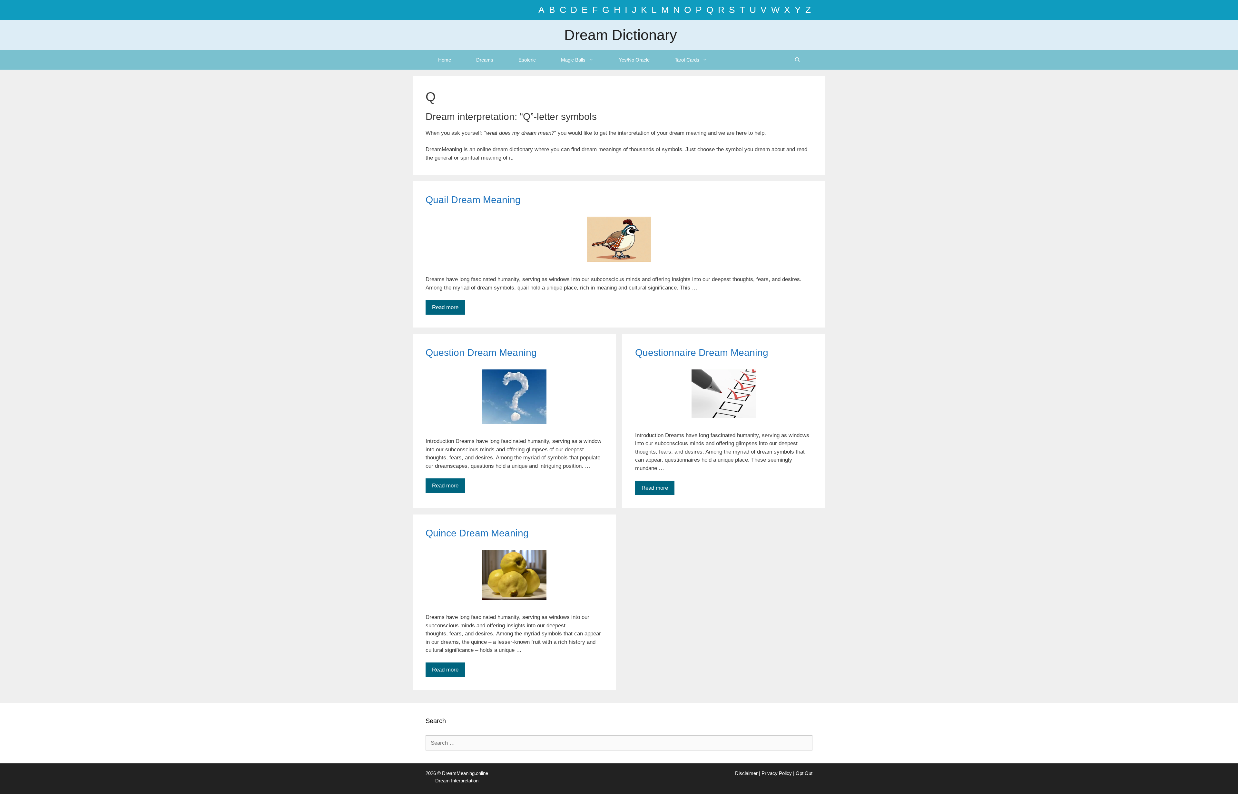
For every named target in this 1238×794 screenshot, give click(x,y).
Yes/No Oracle (634, 60)
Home (444, 60)
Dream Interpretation (456, 780)
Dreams (484, 60)
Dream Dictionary (620, 35)
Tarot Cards (687, 60)
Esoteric (527, 60)
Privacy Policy (776, 773)
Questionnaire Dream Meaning (701, 352)
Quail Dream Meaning (473, 199)
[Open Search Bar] (797, 60)
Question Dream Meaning (481, 352)
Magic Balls (573, 60)
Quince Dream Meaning (477, 533)
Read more (445, 307)
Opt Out (804, 773)
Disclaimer (746, 773)
